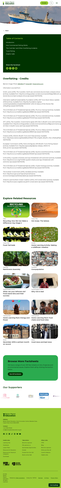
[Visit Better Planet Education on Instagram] (7, 434)
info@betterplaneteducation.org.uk (12, 430)
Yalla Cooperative (20, 478)
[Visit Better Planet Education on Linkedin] (9, 434)
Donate (44, 3)
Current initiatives (45, 452)
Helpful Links (44, 455)
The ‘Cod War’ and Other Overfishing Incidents (21, 48)
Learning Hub (6, 442)
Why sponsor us (26, 445)
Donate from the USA (28, 452)
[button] (56, 3)
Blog (42, 445)
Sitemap (40, 478)
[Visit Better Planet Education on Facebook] (4, 434)
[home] (8, 3)
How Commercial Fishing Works (17, 45)
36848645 (21, 84)
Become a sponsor (27, 442)
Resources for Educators (9, 450)
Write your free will (46, 450)
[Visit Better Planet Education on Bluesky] (17, 434)
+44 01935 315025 (7, 428)
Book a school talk (27, 455)
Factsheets (6, 445)
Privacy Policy (54, 478)
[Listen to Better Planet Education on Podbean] (15, 434)
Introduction (10, 42)
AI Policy (46, 478)
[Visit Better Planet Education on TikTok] (12, 434)
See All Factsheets (15, 374)
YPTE (42, 442)
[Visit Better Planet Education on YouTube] (20, 434)
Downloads (6, 456)
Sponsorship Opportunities (29, 447)
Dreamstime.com (38, 84)
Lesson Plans (6, 447)
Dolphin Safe (10, 54)
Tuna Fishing (10, 51)
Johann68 (29, 84)
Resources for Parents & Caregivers (9, 453)
